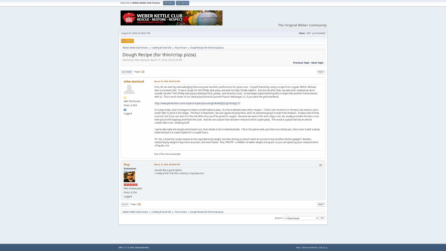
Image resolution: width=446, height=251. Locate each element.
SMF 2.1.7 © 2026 (126, 247)
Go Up (125, 204)
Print (321, 72)
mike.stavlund (134, 81)
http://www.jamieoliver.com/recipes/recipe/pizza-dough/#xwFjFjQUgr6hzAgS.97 (197, 103)
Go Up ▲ (323, 247)
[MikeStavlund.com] (125, 109)
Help (298, 247)
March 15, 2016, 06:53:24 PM (167, 81)
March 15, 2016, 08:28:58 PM (167, 164)
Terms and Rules (309, 247)
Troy (127, 164)
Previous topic (301, 62)
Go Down (127, 72)
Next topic (317, 62)
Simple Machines (142, 247)
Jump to (278, 217)
